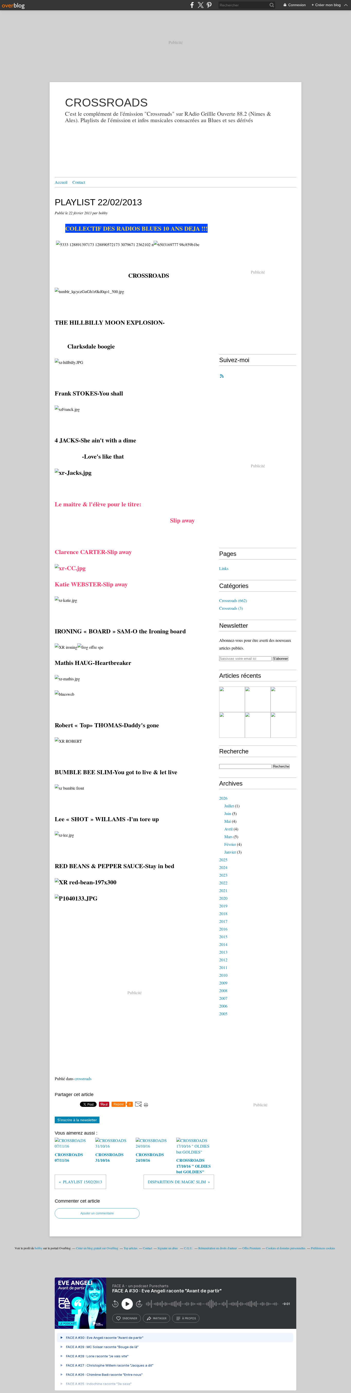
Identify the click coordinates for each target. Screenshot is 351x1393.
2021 (223, 890)
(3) (231, 608)
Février (230, 844)
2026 (223, 798)
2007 (223, 998)
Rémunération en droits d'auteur (217, 1248)
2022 (223, 882)
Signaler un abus (168, 1248)
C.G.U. (188, 1248)
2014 (223, 944)
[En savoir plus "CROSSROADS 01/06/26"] (283, 725)
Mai (227, 821)
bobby (38, 1248)
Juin (227, 813)
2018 (223, 913)
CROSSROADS (106, 102)
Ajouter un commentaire (97, 1213)
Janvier (230, 852)
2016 (223, 929)
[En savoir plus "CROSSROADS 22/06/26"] (283, 699)
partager (160, 1318)
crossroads (83, 1078)
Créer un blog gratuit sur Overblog (97, 1248)
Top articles (130, 1248)
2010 (223, 975)
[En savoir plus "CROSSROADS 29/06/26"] (258, 699)
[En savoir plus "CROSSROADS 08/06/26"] (258, 725)
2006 (223, 1006)
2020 (223, 898)
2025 (223, 859)
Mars (228, 836)
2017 (223, 921)
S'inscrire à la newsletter (77, 1120)
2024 (223, 867)
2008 (223, 990)
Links (223, 568)
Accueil (61, 182)
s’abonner (129, 1318)
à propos (189, 1318)
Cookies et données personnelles (286, 1248)
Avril (228, 828)
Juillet (229, 805)
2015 (223, 936)
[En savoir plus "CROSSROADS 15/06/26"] (232, 725)
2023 (223, 875)
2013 (223, 952)
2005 (223, 1013)
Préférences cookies (323, 1248)
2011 (223, 967)
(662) (233, 600)
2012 (223, 959)
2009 (223, 982)
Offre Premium (251, 1248)
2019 (223, 905)
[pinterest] (209, 5)
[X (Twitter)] (200, 5)
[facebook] (192, 5)
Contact (78, 182)
